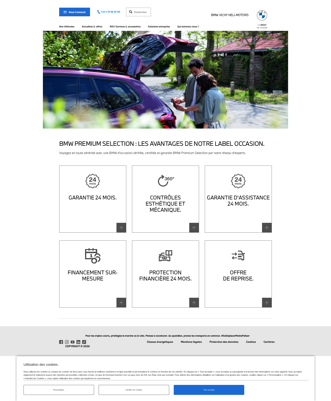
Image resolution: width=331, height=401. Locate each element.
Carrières (269, 342)
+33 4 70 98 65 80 (110, 11)
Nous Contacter (77, 12)
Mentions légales (191, 342)
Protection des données (224, 342)
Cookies (251, 342)
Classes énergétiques (160, 342)
